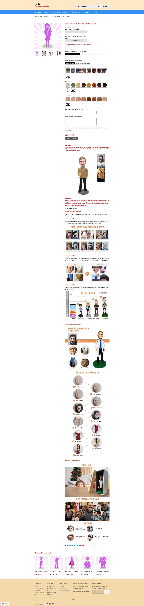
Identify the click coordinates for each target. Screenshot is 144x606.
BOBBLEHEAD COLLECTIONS (61, 12)
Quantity (67, 46)
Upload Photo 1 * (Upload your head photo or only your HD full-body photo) (75, 28)
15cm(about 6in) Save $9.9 (72, 54)
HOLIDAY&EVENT (76, 12)
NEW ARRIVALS (38, 12)
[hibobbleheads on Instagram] (73, 599)
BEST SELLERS (48, 12)
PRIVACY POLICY (51, 594)
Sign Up (107, 592)
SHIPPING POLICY (51, 588)
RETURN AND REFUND (52, 592)
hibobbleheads (41, 604)
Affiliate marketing (64, 590)
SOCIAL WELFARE (38, 588)
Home (35, 16)
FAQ (48, 590)
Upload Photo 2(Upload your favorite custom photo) (75, 37)
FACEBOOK (63, 586)
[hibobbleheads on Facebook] (70, 599)
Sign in (99, 4)
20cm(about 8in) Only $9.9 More (98, 54)
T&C (35, 594)
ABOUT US (36, 586)
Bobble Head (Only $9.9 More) (83, 63)
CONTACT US (50, 586)
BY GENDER (87, 12)
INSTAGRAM (63, 588)
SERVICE (95, 12)
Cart (106, 6)
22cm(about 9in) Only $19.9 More (74, 56)
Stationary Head (70, 63)
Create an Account (106, 4)
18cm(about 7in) (85, 54)
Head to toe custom (44, 16)
